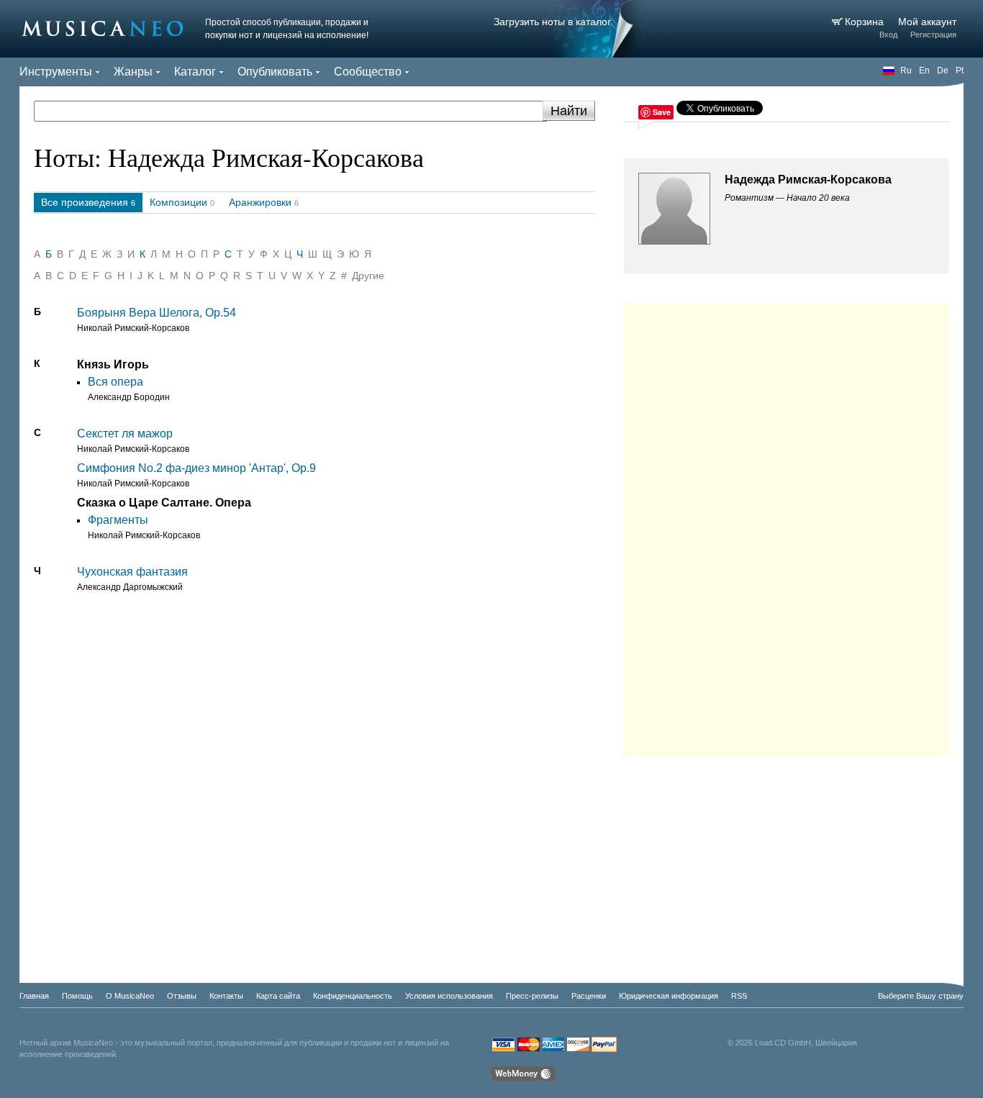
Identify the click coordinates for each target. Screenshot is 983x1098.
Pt (960, 70)
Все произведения (84, 202)
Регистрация (933, 34)
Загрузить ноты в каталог (552, 21)
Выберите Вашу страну (921, 996)
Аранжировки (260, 202)
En (924, 70)
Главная (34, 996)
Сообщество (368, 71)
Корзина (866, 21)
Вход (888, 34)
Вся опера (115, 382)
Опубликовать (274, 71)
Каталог (195, 71)
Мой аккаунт (927, 21)
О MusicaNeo (130, 996)
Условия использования (449, 996)
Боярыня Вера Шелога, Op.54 (156, 313)
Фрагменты (118, 520)
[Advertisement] (786, 525)
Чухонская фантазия (132, 572)
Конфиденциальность (352, 996)
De (942, 70)
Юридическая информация (668, 996)
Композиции (178, 202)
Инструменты (55, 71)
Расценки (588, 996)
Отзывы (181, 996)
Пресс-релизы (532, 996)
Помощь (77, 996)
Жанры (133, 71)
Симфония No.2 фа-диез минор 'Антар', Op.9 (196, 468)
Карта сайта (278, 996)
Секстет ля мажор (125, 433)
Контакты (226, 996)
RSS (739, 996)
